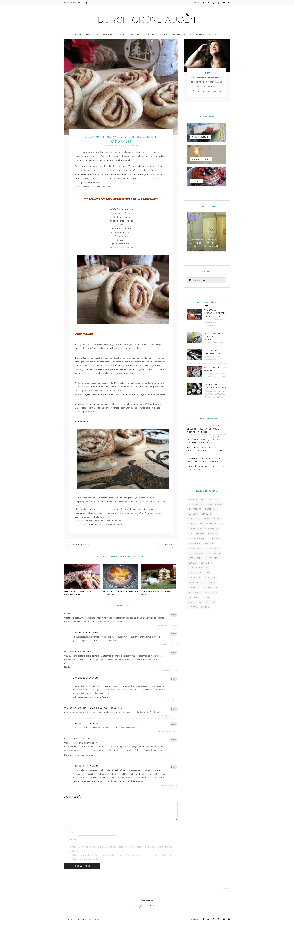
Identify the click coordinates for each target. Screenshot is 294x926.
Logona (193, 563)
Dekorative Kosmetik (212, 356)
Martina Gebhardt (198, 568)
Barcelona (211, 509)
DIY (190, 534)
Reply (173, 615)
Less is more (195, 558)
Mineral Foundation (199, 573)
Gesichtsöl (215, 539)
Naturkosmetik (105, 35)
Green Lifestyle (129, 35)
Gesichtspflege (197, 539)
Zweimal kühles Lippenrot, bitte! (213, 351)
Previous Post (78, 545)
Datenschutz (196, 35)
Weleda (193, 607)
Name (71, 826)
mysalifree (209, 578)
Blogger (206, 514)
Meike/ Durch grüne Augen (201, 426)
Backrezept (195, 509)
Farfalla (212, 534)
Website (72, 839)
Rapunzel (194, 588)
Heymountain (196, 553)
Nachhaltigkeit (219, 394)
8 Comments (133, 145)
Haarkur (209, 543)
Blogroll (214, 35)
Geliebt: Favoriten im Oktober (215, 369)
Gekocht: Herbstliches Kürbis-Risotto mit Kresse (204, 451)
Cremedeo (194, 519)
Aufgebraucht (215, 504)
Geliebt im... (208, 374)
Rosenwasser (210, 588)
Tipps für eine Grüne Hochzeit (218, 244)
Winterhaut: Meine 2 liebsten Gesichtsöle (215, 336)
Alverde (214, 499)
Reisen (219, 397)
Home (78, 35)
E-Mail (71, 833)
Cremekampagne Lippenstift (203, 529)
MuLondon (194, 578)
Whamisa (205, 607)
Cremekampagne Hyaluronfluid (205, 524)
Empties (200, 534)
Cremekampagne (212, 519)
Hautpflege (208, 319)
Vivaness (210, 602)
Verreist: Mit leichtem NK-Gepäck (215, 386)
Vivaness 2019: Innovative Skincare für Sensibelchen (215, 313)
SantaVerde (195, 592)
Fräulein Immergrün (77, 739)
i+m (208, 553)
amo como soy (196, 504)
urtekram (194, 597)
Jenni (103, 174)
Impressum (179, 35)
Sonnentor (211, 592)
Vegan (206, 597)
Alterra (193, 499)
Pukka (212, 583)
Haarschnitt (195, 548)
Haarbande (194, 543)
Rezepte (148, 35)
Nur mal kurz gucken (77, 652)
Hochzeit (219, 239)
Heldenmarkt (213, 548)
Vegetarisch (195, 602)
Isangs (217, 553)
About (89, 35)
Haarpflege (221, 391)
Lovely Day (206, 563)
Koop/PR (163, 35)
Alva (203, 499)
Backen (123, 145)
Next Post (165, 545)
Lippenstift (211, 558)
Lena (189, 459)
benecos (193, 514)
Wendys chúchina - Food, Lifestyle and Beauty (93, 708)
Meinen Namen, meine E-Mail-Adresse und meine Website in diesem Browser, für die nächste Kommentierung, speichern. (120, 849)
